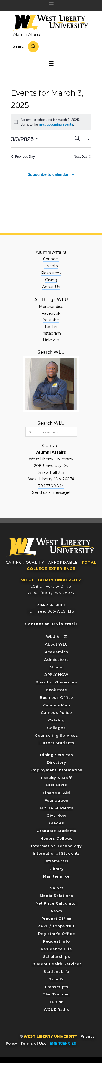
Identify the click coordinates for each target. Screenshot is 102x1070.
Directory (56, 762)
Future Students (56, 808)
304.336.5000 (51, 605)
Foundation (57, 800)
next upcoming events (56, 124)
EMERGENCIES (63, 1043)
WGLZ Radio (57, 1009)
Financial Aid (56, 792)
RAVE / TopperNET (56, 926)
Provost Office (56, 918)
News (56, 911)
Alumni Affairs (26, 34)
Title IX (56, 979)
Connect (51, 259)
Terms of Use (33, 1043)
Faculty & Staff (56, 777)
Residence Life (56, 949)
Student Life (56, 971)
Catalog (56, 720)
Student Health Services (56, 964)
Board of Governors (57, 682)
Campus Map (56, 705)
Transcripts (56, 987)
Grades (56, 823)
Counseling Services (56, 735)
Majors (57, 888)
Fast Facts (56, 785)
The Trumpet (56, 994)
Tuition (56, 1002)
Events (51, 265)
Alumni (56, 667)
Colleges (56, 728)
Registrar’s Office (56, 933)
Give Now (56, 815)
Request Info (56, 941)
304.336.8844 (51, 485)
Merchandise (51, 306)
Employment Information (56, 770)
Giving (51, 279)
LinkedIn (51, 340)
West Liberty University (50, 23)
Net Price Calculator (57, 903)
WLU (50, 547)
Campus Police (56, 712)
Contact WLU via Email (51, 624)
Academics (56, 652)
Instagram (51, 333)
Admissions (56, 659)
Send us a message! (51, 492)
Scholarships (56, 956)
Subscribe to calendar (48, 174)
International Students (56, 853)
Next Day (80, 156)
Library (56, 868)
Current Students (56, 743)
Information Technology (56, 846)
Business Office (56, 697)
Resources (51, 273)
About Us (51, 286)
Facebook (51, 313)
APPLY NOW (56, 674)
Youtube (51, 319)
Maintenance (56, 876)
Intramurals (56, 861)
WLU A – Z (56, 636)
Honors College (56, 838)
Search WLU (51, 423)
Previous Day (25, 156)
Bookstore (56, 690)
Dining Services (56, 755)
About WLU (56, 644)
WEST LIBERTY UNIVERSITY (51, 580)
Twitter (51, 326)
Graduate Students (56, 830)
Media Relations (56, 895)
